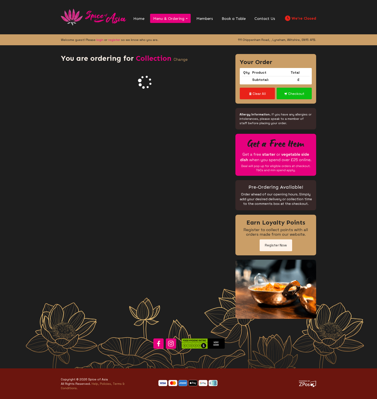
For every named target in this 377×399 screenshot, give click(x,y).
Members (204, 18)
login (99, 40)
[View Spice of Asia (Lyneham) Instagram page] (171, 343)
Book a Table (234, 18)
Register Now (276, 245)
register (114, 40)
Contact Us (264, 18)
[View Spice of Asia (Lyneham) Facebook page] (158, 343)
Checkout (295, 93)
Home (138, 18)
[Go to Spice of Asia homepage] (93, 16)
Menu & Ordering (169, 18)
